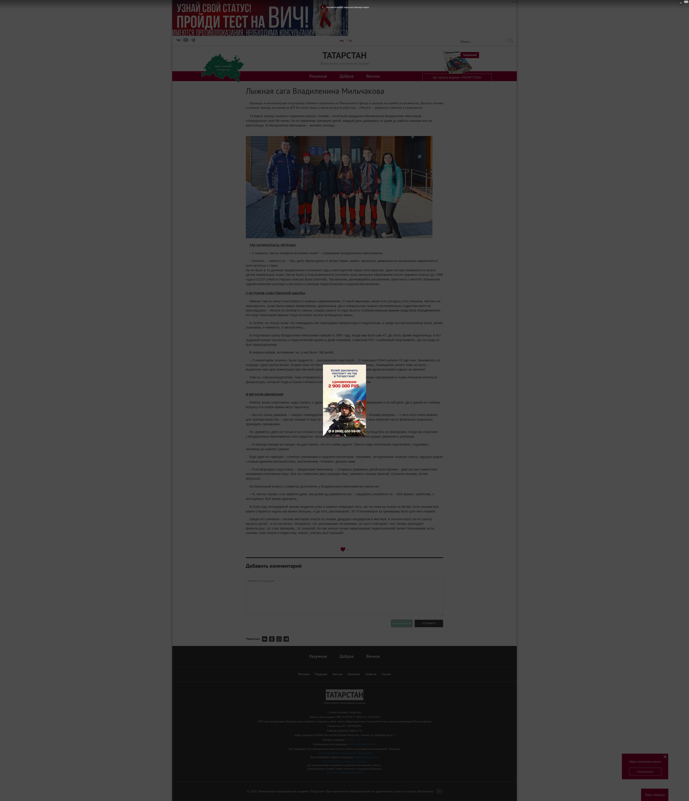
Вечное (373, 76)
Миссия (337, 674)
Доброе (346, 76)
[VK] (178, 41)
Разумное (318, 76)
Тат (350, 41)
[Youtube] (185, 41)
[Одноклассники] (272, 639)
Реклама (303, 674)
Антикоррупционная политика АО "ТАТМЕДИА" (344, 753)
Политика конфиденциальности (344, 772)
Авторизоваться (402, 623)
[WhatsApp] (279, 639)
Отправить (429, 623)
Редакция (321, 674)
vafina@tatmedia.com (366, 757)
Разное (386, 674)
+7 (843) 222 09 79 (356, 739)
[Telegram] (192, 41)
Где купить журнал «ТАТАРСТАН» (457, 77)
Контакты (354, 674)
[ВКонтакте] (265, 639)
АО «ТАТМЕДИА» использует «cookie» (344, 761)
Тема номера (655, 794)
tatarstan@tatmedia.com (362, 744)
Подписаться (645, 771)
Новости (370, 674)
